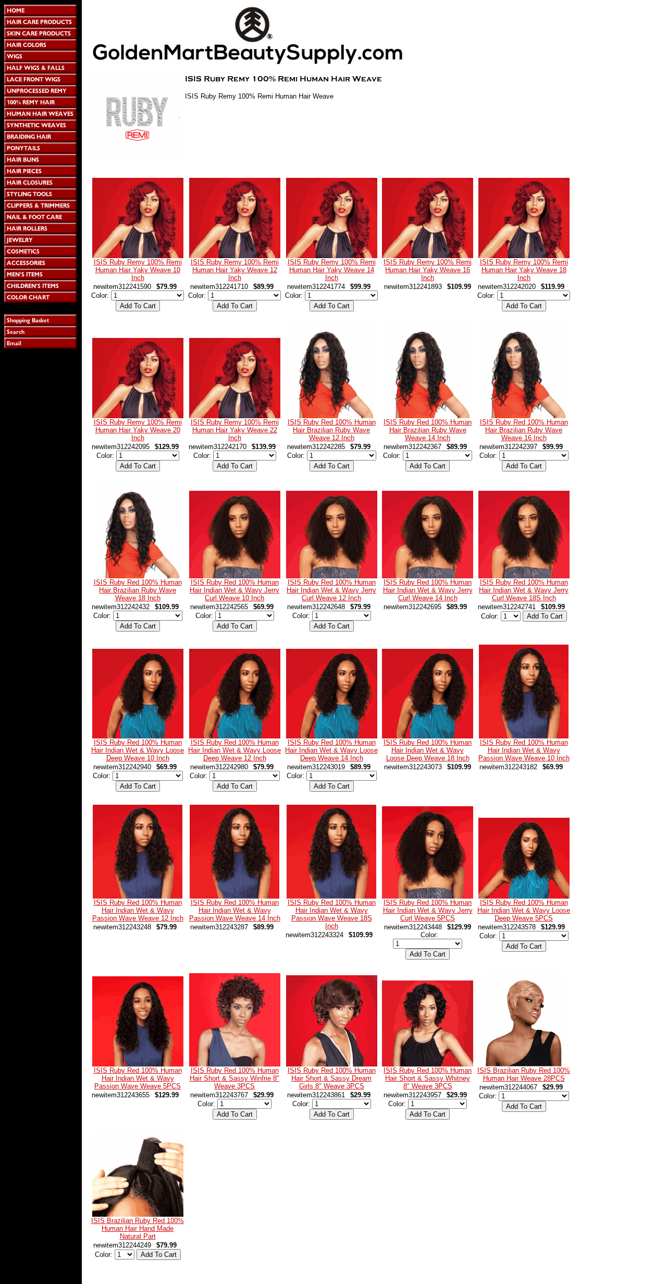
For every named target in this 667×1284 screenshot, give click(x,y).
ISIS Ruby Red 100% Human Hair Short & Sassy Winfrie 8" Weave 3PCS (234, 1078)
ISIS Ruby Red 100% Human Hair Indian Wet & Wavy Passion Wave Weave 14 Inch (234, 910)
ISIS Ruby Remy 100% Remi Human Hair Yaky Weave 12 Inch (235, 270)
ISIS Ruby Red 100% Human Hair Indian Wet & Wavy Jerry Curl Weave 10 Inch (234, 590)
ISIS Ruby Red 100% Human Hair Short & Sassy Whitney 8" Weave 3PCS (428, 1078)
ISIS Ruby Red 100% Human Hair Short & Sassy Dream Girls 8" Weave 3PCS (332, 1078)
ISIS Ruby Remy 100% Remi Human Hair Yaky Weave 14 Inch (332, 270)
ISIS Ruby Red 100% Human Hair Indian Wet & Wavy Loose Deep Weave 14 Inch (331, 750)
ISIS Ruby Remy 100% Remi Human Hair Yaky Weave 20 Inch (138, 430)
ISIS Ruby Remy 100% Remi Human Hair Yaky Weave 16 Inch (428, 270)
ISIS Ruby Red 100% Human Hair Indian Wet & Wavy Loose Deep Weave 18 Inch (428, 750)
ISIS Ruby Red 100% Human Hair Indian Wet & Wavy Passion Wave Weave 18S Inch (332, 914)
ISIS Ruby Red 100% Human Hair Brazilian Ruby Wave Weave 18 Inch (138, 590)
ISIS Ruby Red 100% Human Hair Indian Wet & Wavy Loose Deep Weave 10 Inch (137, 750)
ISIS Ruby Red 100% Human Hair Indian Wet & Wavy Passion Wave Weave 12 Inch (137, 910)
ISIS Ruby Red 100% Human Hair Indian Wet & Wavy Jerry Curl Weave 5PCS (428, 910)
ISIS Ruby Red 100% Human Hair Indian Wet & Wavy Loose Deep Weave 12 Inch (234, 750)
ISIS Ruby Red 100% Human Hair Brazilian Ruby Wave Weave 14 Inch (428, 430)
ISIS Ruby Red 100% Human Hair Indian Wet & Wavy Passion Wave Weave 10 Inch (524, 750)
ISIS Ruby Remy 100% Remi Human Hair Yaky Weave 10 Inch (138, 270)
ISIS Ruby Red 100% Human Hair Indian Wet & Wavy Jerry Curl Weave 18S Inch (524, 590)
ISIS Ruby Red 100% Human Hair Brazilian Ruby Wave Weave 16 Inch (524, 430)
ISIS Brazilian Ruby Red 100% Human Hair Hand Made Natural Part (137, 1228)
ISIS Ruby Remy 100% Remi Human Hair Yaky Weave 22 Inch (235, 430)
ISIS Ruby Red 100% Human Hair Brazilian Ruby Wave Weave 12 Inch (332, 430)
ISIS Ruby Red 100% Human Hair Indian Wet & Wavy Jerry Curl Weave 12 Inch (331, 590)
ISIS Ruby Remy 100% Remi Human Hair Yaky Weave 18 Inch (524, 270)
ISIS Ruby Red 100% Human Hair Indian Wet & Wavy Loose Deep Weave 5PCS (523, 910)
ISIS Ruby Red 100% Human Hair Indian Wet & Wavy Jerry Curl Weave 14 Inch (428, 590)
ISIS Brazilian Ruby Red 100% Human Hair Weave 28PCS (523, 1074)
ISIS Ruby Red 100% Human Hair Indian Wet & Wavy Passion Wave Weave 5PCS (138, 1078)
